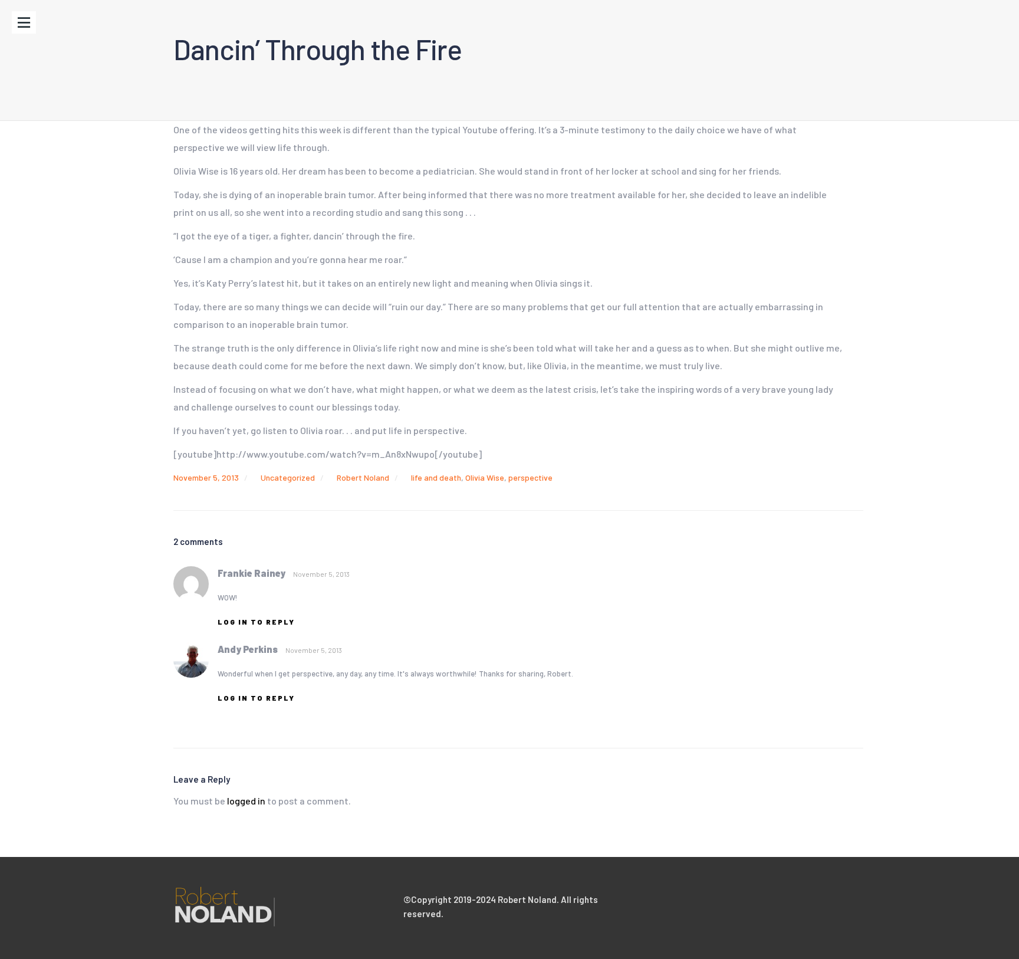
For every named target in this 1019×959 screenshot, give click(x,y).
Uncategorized (288, 477)
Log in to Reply (256, 622)
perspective (530, 477)
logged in (246, 800)
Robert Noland (363, 477)
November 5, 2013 (206, 477)
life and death (436, 477)
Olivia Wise (484, 477)
